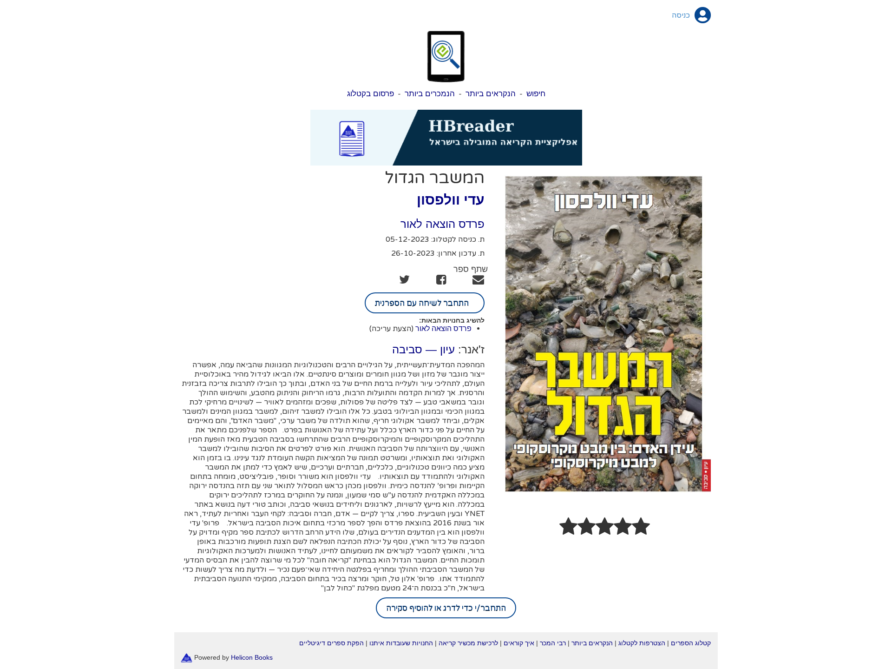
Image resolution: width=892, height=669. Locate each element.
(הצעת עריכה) (391, 328)
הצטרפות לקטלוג (641, 643)
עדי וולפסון (451, 199)
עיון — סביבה (423, 349)
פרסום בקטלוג (370, 93)
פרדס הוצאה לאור (442, 224)
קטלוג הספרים (691, 643)
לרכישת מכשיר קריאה (468, 643)
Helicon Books (252, 657)
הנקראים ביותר (491, 93)
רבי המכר (553, 643)
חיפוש (535, 93)
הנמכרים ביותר (430, 93)
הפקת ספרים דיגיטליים (331, 643)
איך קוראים (519, 643)
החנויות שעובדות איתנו (401, 643)
